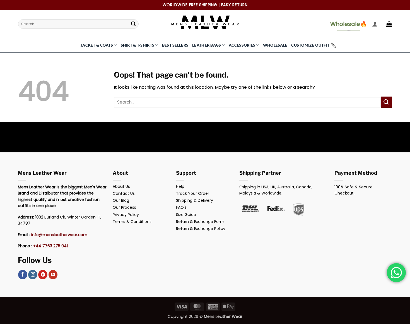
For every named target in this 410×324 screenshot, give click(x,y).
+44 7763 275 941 (50, 246)
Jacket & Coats (97, 45)
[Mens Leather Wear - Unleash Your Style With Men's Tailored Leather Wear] (205, 24)
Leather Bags (206, 45)
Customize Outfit (310, 45)
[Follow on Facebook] (22, 274)
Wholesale (275, 45)
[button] (375, 24)
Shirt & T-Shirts (138, 45)
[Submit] (133, 24)
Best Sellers (175, 45)
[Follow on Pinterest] (42, 274)
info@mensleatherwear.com (59, 234)
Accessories (242, 45)
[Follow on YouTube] (53, 274)
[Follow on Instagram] (32, 274)
